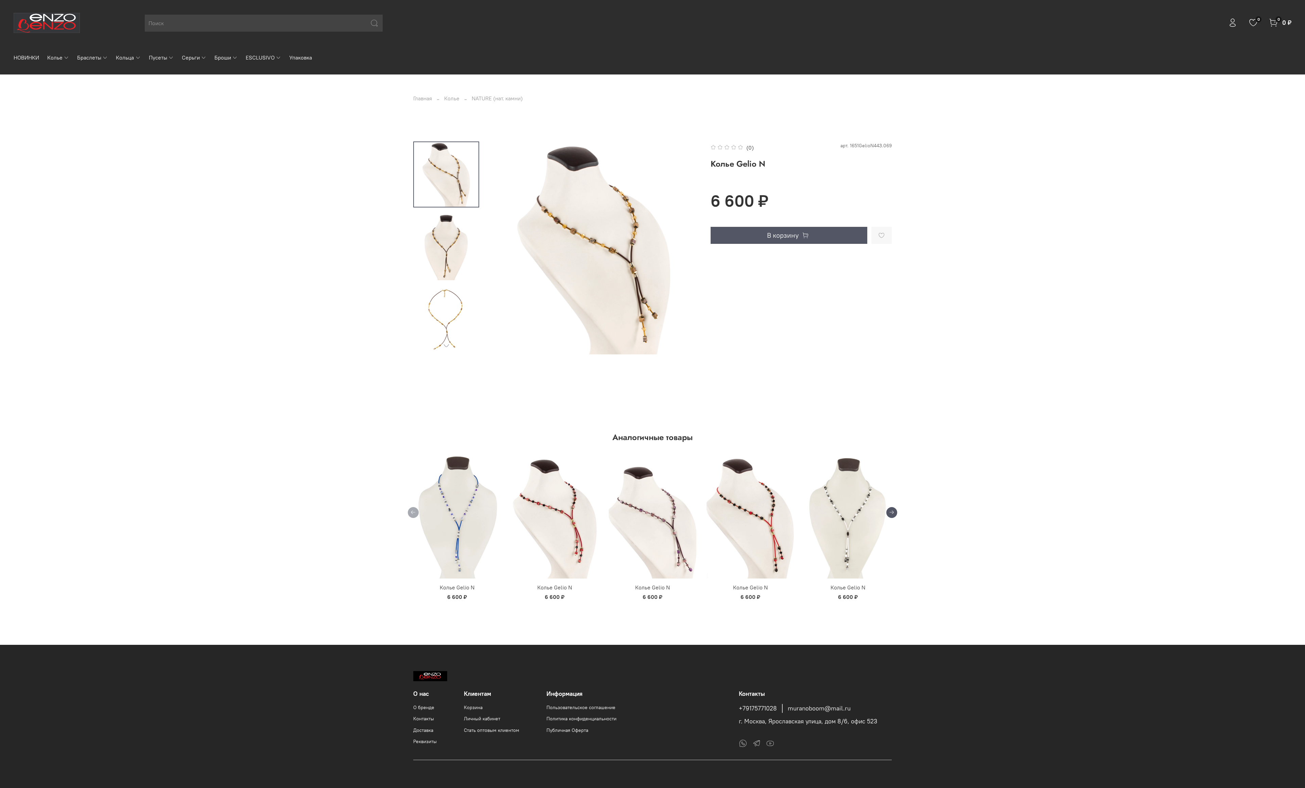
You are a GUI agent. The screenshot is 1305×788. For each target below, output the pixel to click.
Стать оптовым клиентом (491, 730)
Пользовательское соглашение (580, 707)
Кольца (125, 57)
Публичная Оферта (567, 730)
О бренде (423, 707)
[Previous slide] (501, 248)
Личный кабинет (482, 719)
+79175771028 (758, 708)
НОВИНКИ (26, 57)
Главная (422, 98)
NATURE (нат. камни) (497, 98)
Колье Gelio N (457, 587)
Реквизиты (425, 741)
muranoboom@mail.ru (819, 708)
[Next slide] (446, 345)
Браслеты (89, 57)
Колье (55, 57)
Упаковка (300, 57)
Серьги (191, 57)
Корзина (473, 707)
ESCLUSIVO (260, 57)
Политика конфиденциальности (581, 719)
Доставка (423, 730)
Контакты (423, 719)
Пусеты (158, 57)
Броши (222, 57)
